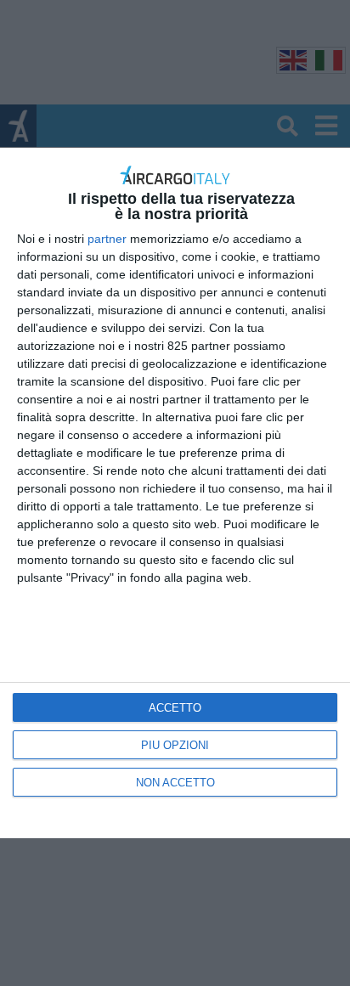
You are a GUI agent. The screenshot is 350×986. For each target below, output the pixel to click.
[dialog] (175, 493)
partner (107, 239)
